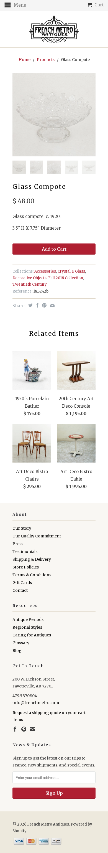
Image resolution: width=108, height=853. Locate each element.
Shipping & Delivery (31, 559)
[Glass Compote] (54, 114)
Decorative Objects (29, 278)
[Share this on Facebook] (37, 305)
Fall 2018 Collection (65, 278)
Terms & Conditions (31, 574)
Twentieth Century (29, 284)
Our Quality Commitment (36, 536)
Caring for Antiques (31, 635)
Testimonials (24, 551)
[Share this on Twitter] (30, 305)
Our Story (21, 528)
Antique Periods (27, 619)
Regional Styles (27, 627)
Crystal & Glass (71, 271)
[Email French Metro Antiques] (32, 729)
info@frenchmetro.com (35, 702)
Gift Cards (22, 582)
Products (46, 59)
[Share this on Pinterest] (44, 305)
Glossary (20, 642)
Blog (17, 650)
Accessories (45, 271)
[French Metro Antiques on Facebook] (14, 729)
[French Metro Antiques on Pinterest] (23, 729)
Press (17, 543)
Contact (20, 590)
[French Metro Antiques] (54, 29)
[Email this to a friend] (52, 305)
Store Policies (25, 567)
